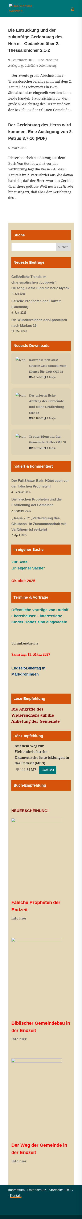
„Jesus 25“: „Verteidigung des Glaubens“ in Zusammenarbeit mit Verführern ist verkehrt (38, 523)
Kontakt (15, 1195)
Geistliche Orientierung (41, 65)
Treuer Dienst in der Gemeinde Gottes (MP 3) (47, 439)
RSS (69, 1190)
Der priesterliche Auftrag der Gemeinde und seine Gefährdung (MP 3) (46, 404)
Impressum (16, 1190)
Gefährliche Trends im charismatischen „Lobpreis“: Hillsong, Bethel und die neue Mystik (40, 282)
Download (47, 770)
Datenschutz (36, 1190)
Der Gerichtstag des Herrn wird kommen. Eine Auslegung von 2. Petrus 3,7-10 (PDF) (40, 132)
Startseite (56, 1190)
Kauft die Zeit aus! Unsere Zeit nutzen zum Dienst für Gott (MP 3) (47, 365)
